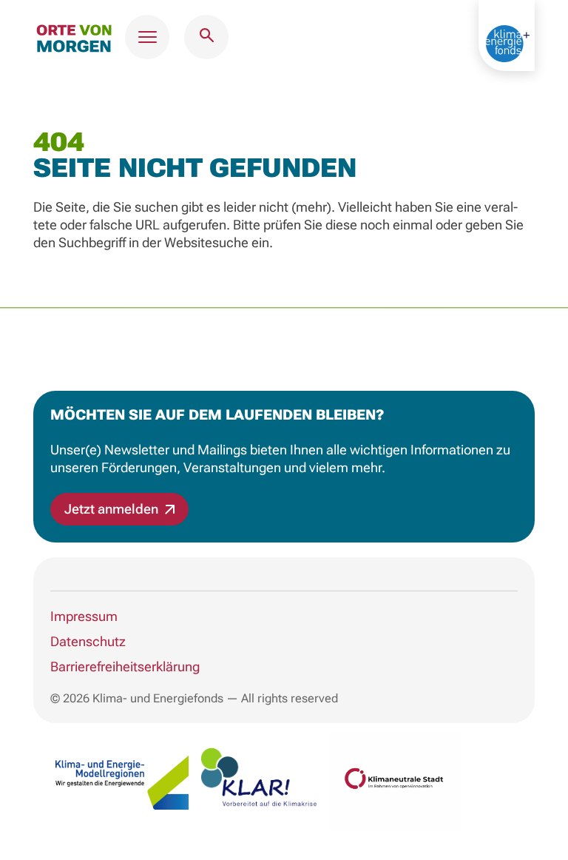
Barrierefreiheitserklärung (125, 666)
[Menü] (147, 37)
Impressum (84, 616)
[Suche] (206, 37)
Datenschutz (88, 641)
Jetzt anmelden (112, 509)
